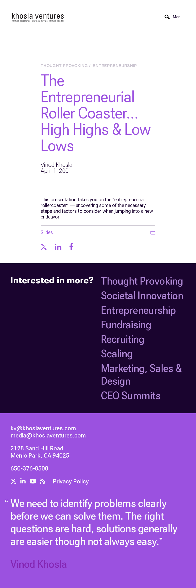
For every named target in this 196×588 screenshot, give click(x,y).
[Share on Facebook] (71, 247)
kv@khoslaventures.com (43, 428)
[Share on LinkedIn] (58, 247)
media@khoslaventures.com (48, 435)
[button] (177, 17)
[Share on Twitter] (44, 247)
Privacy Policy (71, 481)
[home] (38, 17)
